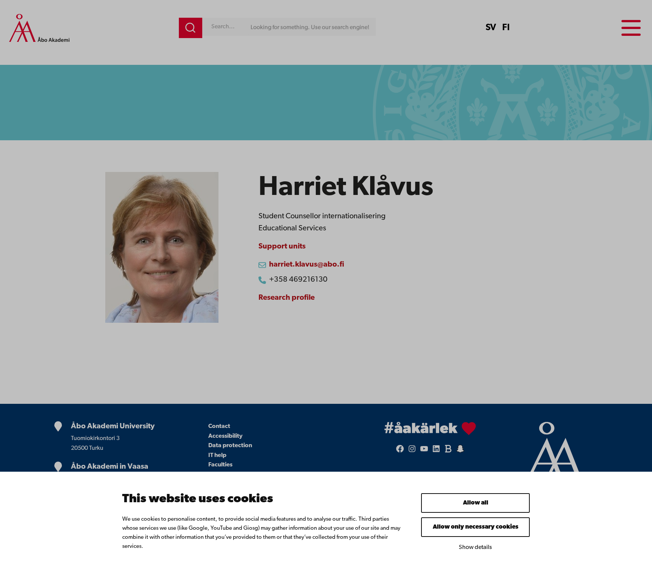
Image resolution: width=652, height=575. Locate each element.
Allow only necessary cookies (475, 527)
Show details (475, 547)
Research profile (286, 298)
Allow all (475, 503)
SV (491, 27)
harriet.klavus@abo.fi (306, 264)
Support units (282, 246)
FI (506, 27)
